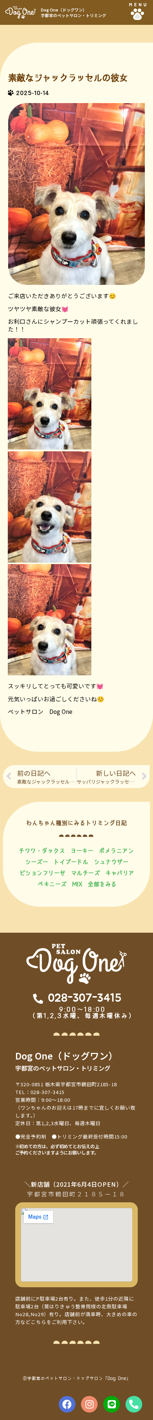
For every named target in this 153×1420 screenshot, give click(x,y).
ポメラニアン (116, 850)
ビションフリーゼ (42, 873)
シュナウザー (111, 862)
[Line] (111, 1404)
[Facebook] (67, 1404)
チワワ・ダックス (42, 850)
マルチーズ (85, 873)
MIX (77, 884)
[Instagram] (89, 1404)
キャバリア (119, 873)
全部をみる (102, 884)
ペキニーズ (52, 884)
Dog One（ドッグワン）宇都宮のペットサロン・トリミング (73, 12)
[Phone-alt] (134, 1404)
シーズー (36, 862)
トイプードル (70, 862)
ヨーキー (81, 850)
